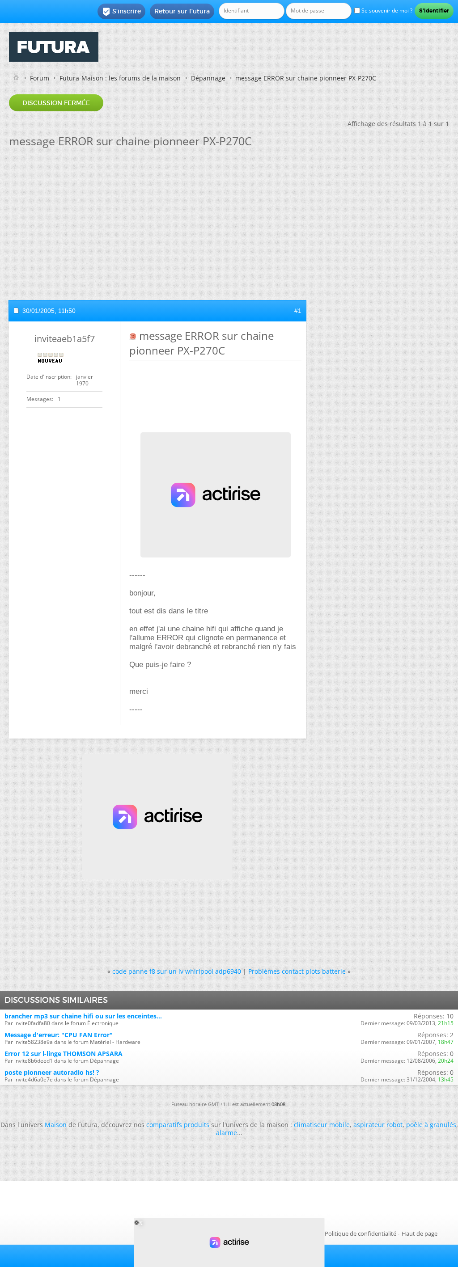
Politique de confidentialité (360, 1233)
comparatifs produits (177, 1124)
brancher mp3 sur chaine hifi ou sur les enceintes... (83, 1016)
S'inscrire (121, 11)
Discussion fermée (56, 103)
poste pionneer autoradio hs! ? (51, 1072)
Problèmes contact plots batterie (297, 971)
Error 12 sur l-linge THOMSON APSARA (63, 1053)
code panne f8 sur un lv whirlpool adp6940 (176, 971)
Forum (39, 78)
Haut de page (419, 1233)
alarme (226, 1132)
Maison (56, 1124)
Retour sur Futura (182, 11)
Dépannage (208, 78)
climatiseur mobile (322, 1124)
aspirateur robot (378, 1124)
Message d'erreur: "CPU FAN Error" (58, 1034)
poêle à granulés (431, 1124)
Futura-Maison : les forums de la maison (120, 78)
